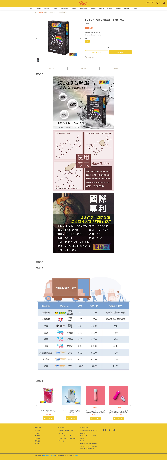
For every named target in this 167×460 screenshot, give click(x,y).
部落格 (37, 443)
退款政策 (37, 436)
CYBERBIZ (77, 455)
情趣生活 (101, 8)
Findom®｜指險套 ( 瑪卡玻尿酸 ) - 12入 (72, 411)
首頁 (31, 8)
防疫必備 (38, 8)
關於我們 (126, 8)
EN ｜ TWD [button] (150, 3)
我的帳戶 (37, 433)
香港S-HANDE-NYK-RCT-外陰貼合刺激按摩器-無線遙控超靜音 (118, 412)
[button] (81, 38)
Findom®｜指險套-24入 (48, 411)
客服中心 (134, 8)
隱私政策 (37, 438)
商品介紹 (51, 68)
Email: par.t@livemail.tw (65, 436)
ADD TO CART (96, 52)
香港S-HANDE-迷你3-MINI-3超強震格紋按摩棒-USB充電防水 (95, 412)
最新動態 (118, 8)
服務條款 (37, 441)
